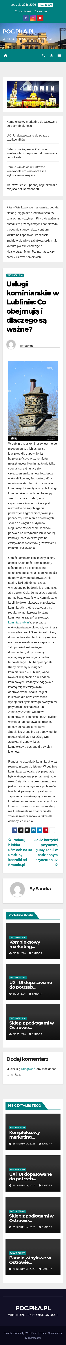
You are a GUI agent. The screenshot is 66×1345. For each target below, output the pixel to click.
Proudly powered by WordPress (21, 1333)
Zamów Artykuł (23, 11)
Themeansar (34, 1338)
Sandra (28, 345)
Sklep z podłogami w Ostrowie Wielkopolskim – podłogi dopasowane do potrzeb (32, 153)
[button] (43, 55)
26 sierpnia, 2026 (24, 1143)
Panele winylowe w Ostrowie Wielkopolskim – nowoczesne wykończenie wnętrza (26, 171)
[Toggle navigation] (59, 55)
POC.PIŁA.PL (19, 31)
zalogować (28, 1069)
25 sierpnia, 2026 (24, 1227)
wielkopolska (15, 275)
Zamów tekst (41, 11)
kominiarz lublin (18, 622)
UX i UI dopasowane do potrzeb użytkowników (30, 987)
